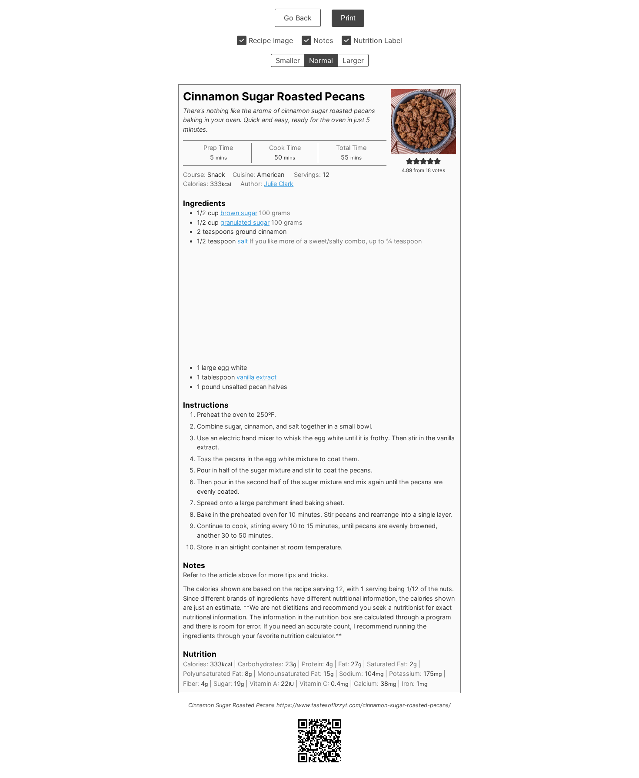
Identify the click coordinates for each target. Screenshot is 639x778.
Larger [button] (353, 60)
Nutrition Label (377, 40)
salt (242, 241)
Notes (323, 40)
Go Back (298, 17)
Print (348, 18)
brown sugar (238, 212)
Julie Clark (278, 183)
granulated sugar (245, 222)
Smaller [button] (288, 60)
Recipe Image (271, 40)
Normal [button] (321, 60)
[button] (409, 161)
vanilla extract (256, 377)
